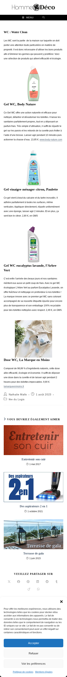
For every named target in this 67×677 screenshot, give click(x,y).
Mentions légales (43, 672)
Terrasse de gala (33, 553)
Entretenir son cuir (34, 459)
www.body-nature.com (51, 139)
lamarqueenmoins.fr (14, 386)
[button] (61, 601)
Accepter (33, 643)
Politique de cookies (23, 672)
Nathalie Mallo (18, 394)
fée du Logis (17, 399)
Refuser (33, 653)
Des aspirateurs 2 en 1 (33, 506)
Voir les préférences (33, 663)
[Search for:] (43, 17)
